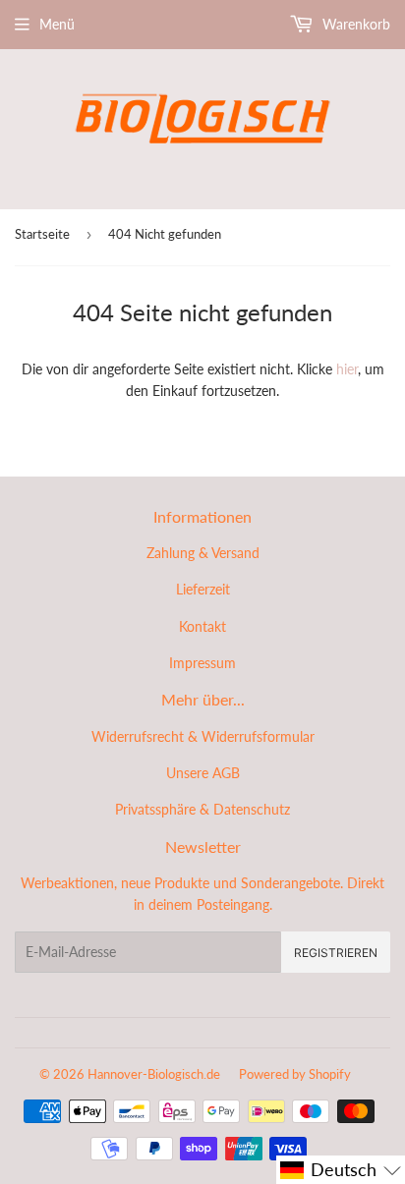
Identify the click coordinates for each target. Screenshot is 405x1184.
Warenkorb (354, 24)
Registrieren (335, 952)
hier (347, 369)
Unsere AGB (203, 772)
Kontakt (202, 626)
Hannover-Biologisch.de (153, 1074)
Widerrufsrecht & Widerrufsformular (203, 736)
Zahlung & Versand (203, 552)
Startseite (42, 234)
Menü (57, 24)
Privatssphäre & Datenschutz (202, 809)
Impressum (202, 662)
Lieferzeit (203, 589)
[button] (340, 1170)
